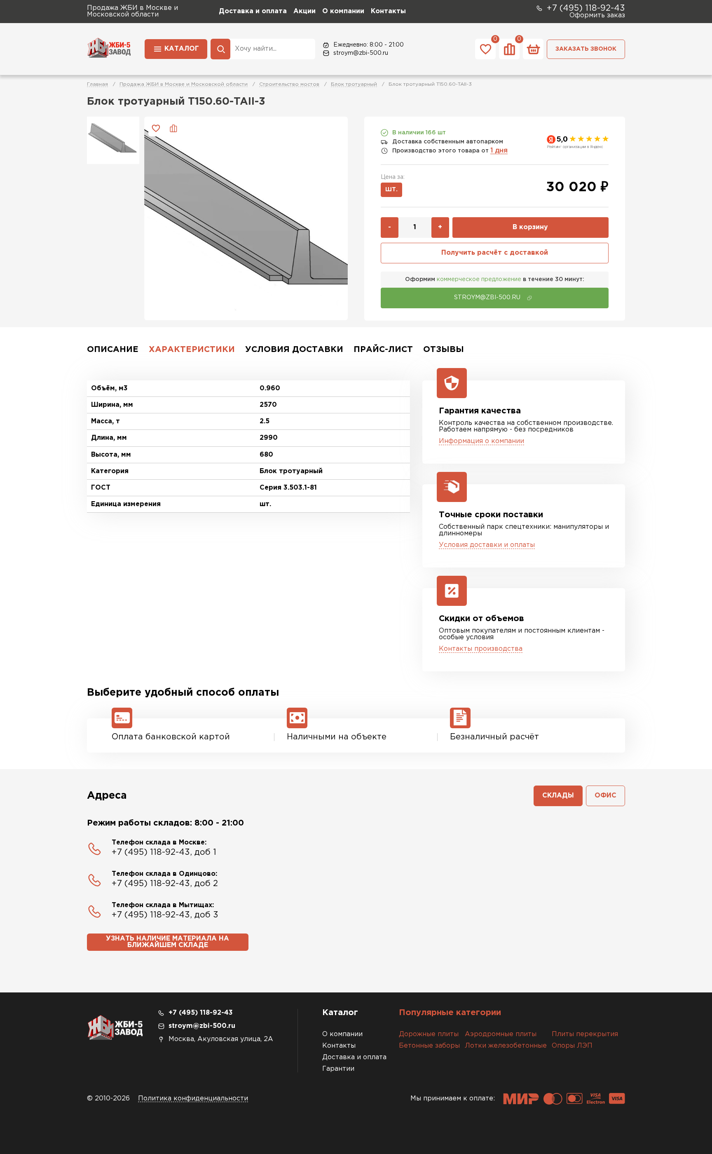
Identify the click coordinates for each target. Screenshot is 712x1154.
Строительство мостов (289, 84)
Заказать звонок (585, 49)
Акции (304, 11)
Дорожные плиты (429, 1034)
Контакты (388, 11)
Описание (112, 349)
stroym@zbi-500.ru (360, 53)
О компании (343, 11)
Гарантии (338, 1069)
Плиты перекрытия (585, 1034)
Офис (605, 796)
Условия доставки (294, 349)
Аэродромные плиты (500, 1034)
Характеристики (192, 349)
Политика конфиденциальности (193, 1098)
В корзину (530, 227)
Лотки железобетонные (506, 1046)
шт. (391, 189)
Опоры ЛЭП (572, 1046)
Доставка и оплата (253, 11)
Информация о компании (481, 441)
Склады (558, 796)
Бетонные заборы (429, 1046)
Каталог (181, 49)
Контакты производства (480, 649)
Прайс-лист (383, 349)
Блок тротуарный (354, 84)
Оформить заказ (597, 15)
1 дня (499, 151)
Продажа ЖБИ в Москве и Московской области (183, 84)
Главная (97, 84)
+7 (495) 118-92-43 (586, 8)
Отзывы (443, 349)
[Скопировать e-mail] (529, 298)
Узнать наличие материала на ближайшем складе (167, 942)
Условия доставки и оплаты (487, 545)
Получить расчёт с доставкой (494, 253)
